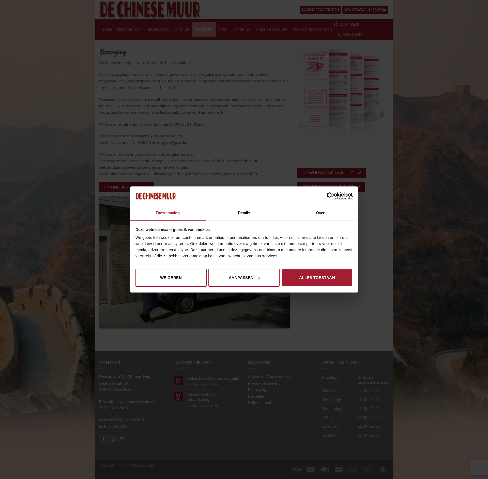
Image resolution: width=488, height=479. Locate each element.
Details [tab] (244, 213)
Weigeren (171, 277)
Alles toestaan (317, 277)
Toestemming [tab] (168, 213)
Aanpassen (241, 277)
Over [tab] (320, 213)
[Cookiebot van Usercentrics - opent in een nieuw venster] (330, 196)
